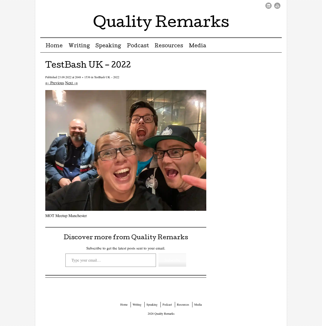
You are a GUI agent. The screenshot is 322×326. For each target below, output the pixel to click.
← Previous (54, 82)
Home (54, 46)
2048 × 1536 (82, 77)
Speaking (108, 46)
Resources (168, 46)
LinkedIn (268, 6)
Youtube (277, 6)
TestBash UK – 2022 (106, 77)
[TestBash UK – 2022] (125, 209)
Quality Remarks (161, 23)
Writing (79, 46)
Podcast (138, 46)
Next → (71, 82)
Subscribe (172, 260)
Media (197, 46)
